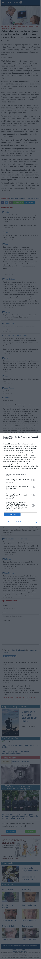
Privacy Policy (32, 522)
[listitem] (20, 475)
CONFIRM (12, 514)
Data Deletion (8, 522)
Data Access (20, 522)
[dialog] (20, 479)
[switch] (33, 480)
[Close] (37, 437)
